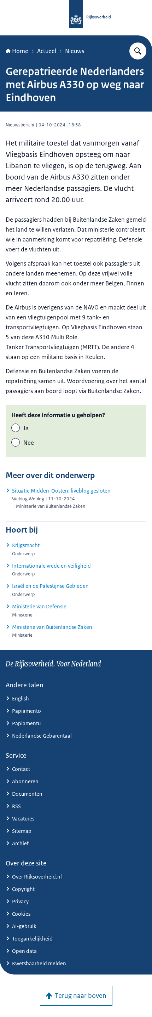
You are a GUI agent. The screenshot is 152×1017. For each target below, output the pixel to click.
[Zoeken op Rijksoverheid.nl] (137, 50)
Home (20, 51)
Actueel (46, 51)
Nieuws (74, 51)
